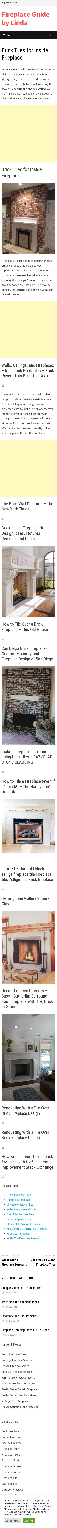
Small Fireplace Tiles (19, 1219)
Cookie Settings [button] (12, 1520)
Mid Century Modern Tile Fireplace (27, 1228)
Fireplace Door (10, 1448)
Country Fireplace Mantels (17, 1372)
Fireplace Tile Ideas (18, 1233)
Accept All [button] (29, 1520)
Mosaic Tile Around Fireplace (24, 1224)
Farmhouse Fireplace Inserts (18, 1377)
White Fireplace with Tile (21, 1209)
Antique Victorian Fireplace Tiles (21, 1288)
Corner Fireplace (11, 1437)
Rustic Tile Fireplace (18, 1200)
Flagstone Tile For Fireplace (19, 1316)
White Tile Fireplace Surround (24, 1238)
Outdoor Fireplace (12, 1489)
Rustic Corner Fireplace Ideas (19, 1395)
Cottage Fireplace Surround (18, 1360)
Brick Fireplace (10, 1431)
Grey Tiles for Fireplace (20, 1214)
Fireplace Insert (11, 1454)
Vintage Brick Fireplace (15, 1401)
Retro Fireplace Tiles (19, 1195)
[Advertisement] (28, 133)
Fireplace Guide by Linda (26, 18)
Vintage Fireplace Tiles (20, 1204)
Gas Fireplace (9, 1484)
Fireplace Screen (11, 1466)
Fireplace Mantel (11, 1460)
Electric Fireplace (12, 1443)
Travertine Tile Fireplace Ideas (20, 1302)
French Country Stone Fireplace (20, 1407)
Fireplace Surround (13, 1472)
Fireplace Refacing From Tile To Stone (25, 1330)
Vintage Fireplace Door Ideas (18, 1383)
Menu (10, 35)
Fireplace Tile (9, 1478)
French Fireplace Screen (15, 1366)
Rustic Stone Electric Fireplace (19, 1389)
